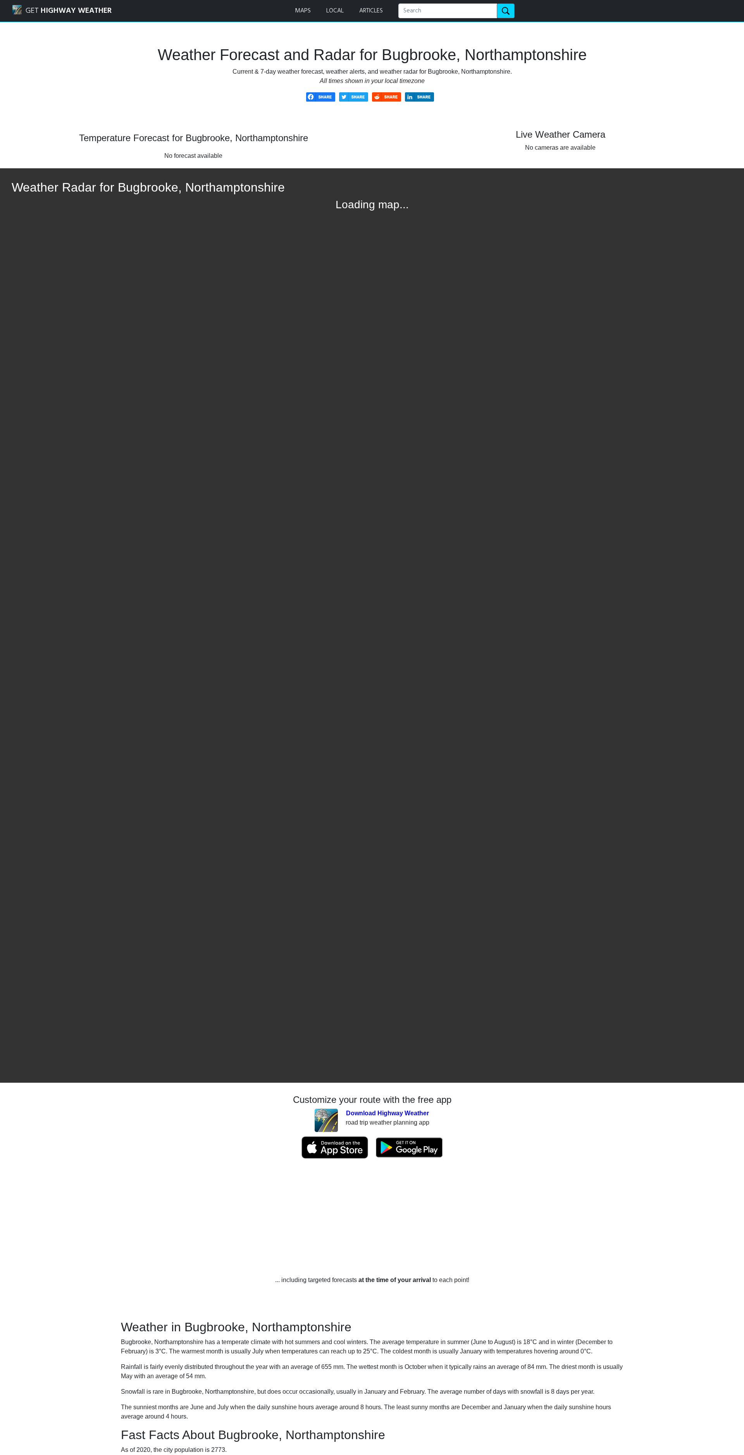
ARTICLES (371, 11)
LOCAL (335, 11)
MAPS (303, 11)
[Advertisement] (372, 1217)
